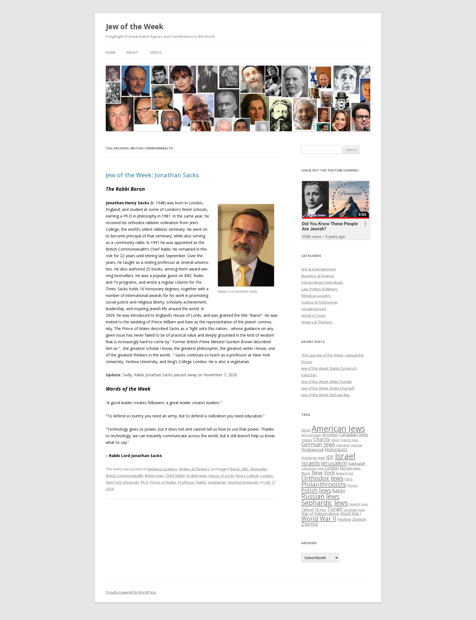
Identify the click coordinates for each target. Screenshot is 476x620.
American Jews (338, 428)
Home (110, 52)
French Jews (349, 440)
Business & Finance (317, 275)
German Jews (318, 444)
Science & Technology (319, 302)
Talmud (307, 509)
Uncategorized (313, 308)
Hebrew (356, 445)
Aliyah (305, 430)
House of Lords (221, 475)
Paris (349, 479)
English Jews (196, 475)
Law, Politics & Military (319, 288)
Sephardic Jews (324, 502)
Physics (352, 485)
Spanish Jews (358, 504)
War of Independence (320, 513)
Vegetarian (217, 482)
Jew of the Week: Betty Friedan (326, 381)
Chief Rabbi (175, 475)
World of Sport (313, 315)
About (132, 52)
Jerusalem (334, 463)
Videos (155, 52)
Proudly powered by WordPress (131, 592)
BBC (245, 468)
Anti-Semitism (311, 435)
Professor (186, 482)
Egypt (335, 440)
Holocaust (335, 449)
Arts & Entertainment (318, 269)
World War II (318, 518)
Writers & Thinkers (194, 468)
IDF (330, 457)
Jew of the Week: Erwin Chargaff (328, 388)
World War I (350, 513)
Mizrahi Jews (350, 468)
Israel (345, 455)
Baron (235, 468)
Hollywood (312, 450)
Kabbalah (356, 463)
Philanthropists (323, 484)
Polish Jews (316, 490)
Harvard (342, 445)
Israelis (310, 463)
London (267, 475)
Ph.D (144, 482)
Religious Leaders (162, 468)
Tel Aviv (320, 509)
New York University (122, 482)
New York (323, 472)
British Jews (154, 475)
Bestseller (258, 468)
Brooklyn (330, 434)
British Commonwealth (124, 475)
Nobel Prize (344, 473)
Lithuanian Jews (312, 468)
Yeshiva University (243, 482)
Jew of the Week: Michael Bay (325, 394)
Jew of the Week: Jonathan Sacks (152, 175)
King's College (247, 475)
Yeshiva (344, 519)
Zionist (309, 523)
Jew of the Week (134, 26)
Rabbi (201, 482)
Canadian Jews (353, 434)
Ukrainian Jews (354, 510)
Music (305, 473)
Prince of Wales (163, 482)
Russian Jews (320, 496)
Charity (321, 439)
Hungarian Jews (313, 457)
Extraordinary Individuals (322, 282)
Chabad (306, 440)
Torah (334, 508)
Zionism (359, 519)
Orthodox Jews (322, 478)
